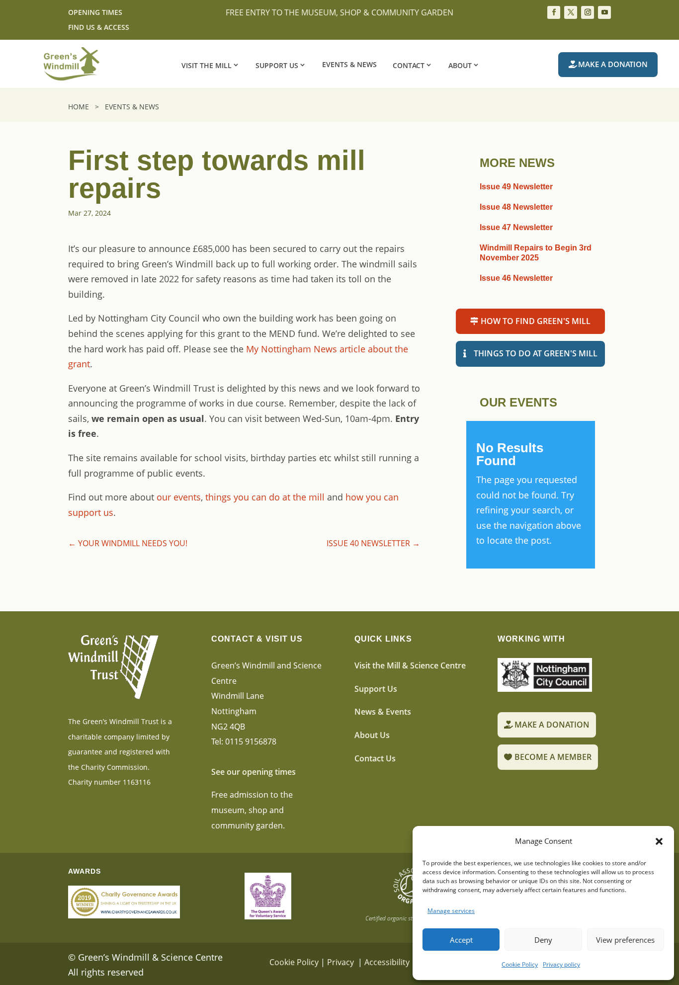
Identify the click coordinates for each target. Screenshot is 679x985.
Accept (461, 940)
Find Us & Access (98, 28)
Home (80, 106)
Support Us (276, 65)
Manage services (451, 910)
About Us (372, 735)
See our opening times (253, 771)
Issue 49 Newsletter (516, 186)
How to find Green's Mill (536, 321)
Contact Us (375, 758)
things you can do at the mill (265, 497)
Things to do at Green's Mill (535, 353)
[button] (659, 841)
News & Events (382, 711)
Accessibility (387, 962)
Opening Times (95, 13)
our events (179, 497)
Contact (408, 65)
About (460, 65)
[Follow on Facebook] (553, 12)
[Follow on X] (570, 12)
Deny (543, 940)
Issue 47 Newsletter (516, 227)
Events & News (349, 65)
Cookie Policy (520, 964)
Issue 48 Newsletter (516, 207)
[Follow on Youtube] (604, 12)
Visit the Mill (206, 65)
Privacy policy (561, 964)
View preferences (625, 940)
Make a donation (613, 64)
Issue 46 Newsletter (516, 278)
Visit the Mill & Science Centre (410, 665)
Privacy (341, 962)
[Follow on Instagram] (587, 12)
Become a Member (553, 756)
